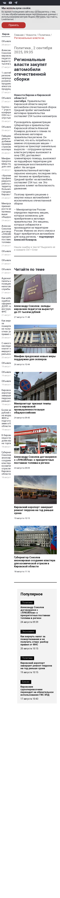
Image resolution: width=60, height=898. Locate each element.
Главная (19, 34)
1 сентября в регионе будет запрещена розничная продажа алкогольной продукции (10, 81)
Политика (44, 34)
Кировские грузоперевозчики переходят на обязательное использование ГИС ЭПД (37, 690)
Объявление (8, 41)
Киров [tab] (5, 34)
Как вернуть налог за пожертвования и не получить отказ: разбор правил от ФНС (34, 640)
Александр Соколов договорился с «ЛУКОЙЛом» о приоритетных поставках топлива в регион (35, 612)
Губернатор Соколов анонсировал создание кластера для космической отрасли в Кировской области (9, 463)
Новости (31, 34)
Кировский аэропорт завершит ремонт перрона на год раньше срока (36, 666)
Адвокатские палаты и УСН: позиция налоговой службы (9, 284)
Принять (14, 25)
